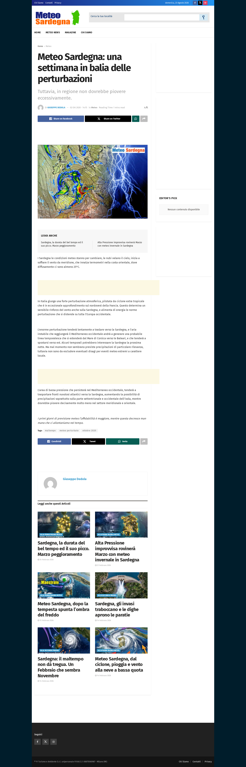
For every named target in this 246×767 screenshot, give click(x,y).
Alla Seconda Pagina (107, 595)
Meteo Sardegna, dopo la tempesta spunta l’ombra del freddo (63, 609)
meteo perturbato (69, 430)
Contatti (49, 3)
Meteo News (53, 32)
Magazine (70, 32)
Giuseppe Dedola (56, 107)
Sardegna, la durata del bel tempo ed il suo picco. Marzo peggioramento (63, 548)
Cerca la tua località (101, 16)
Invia (203, 17)
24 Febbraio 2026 (46, 560)
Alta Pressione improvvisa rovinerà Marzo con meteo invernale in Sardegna (117, 551)
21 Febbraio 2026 (104, 565)
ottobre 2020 (89, 430)
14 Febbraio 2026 (104, 620)
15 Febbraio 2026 (46, 620)
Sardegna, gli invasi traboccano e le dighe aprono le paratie (116, 609)
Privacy (58, 3)
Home (37, 32)
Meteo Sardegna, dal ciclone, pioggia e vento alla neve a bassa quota (119, 664)
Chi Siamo (38, 3)
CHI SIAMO (86, 32)
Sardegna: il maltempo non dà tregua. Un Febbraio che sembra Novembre (60, 667)
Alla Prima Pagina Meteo (51, 535)
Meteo (48, 46)
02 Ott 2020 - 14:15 (78, 107)
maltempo (50, 430)
